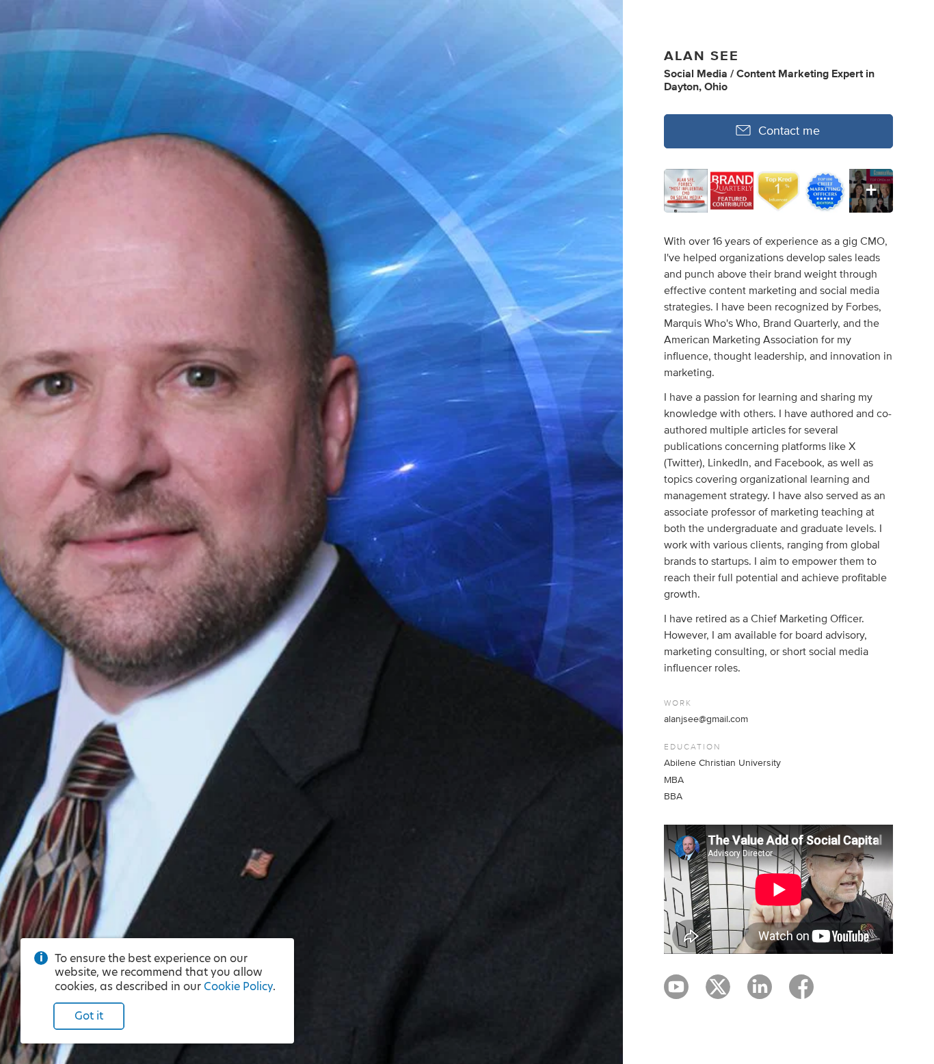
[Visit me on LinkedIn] (759, 993)
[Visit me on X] (718, 993)
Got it (89, 1016)
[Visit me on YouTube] (676, 993)
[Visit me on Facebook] (801, 993)
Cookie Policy (238, 986)
